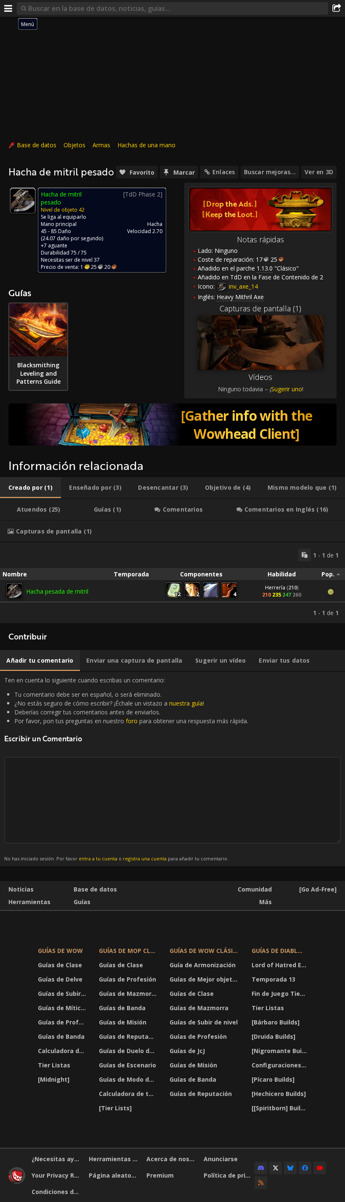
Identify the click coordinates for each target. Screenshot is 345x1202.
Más (265, 902)
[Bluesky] (290, 1168)
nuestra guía (186, 703)
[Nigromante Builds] (280, 1051)
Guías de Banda (61, 1036)
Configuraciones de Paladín (280, 1065)
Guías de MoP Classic (129, 951)
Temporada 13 (273, 979)
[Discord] (261, 1168)
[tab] (30, 487)
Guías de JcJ (187, 1051)
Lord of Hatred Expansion (280, 965)
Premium (160, 1175)
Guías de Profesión (63, 1022)
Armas (101, 145)
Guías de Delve (60, 979)
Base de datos (36, 145)
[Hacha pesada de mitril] (14, 591)
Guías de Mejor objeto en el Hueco (205, 979)
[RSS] (261, 1182)
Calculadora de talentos (63, 1051)
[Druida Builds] (273, 1036)
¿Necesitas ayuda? (57, 1159)
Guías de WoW (60, 951)
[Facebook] (305, 1168)
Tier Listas (54, 1065)
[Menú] (8, 8)
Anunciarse (221, 1159)
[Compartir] (336, 8)
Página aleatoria (114, 1175)
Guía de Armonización (203, 965)
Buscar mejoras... (270, 172)
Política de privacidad (229, 1175)
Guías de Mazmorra (128, 994)
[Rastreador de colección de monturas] (172, 424)
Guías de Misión (122, 1022)
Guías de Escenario (127, 1065)
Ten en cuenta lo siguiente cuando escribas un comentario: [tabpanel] (126, 769)
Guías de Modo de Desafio (129, 1079)
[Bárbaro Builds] (276, 1022)
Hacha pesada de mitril (57, 591)
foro (132, 721)
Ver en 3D (319, 172)
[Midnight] (53, 1079)
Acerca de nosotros (171, 1159)
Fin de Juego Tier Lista (280, 994)
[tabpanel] (172, 582)
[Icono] (23, 201)
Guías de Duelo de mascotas (129, 1051)
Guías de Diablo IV (280, 951)
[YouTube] (319, 1168)
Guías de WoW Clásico (205, 951)
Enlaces (223, 172)
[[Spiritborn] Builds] (280, 1108)
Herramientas (29, 902)
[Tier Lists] (115, 1108)
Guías (82, 902)
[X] (275, 1168)
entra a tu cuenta (98, 858)
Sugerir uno (286, 389)
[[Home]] (16, 1182)
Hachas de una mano (146, 145)
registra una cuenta (145, 858)
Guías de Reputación (129, 1036)
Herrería (275, 587)
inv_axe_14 (242, 286)
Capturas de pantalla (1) (260, 308)
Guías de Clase (60, 965)
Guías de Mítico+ (63, 1008)
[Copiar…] (304, 555)
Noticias (21, 889)
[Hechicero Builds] (279, 1094)
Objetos (74, 145)
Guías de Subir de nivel (63, 994)
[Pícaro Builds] (273, 1079)
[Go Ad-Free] (318, 889)
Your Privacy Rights (57, 1175)
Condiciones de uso (57, 1192)
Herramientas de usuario (114, 1159)
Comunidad (255, 889)
